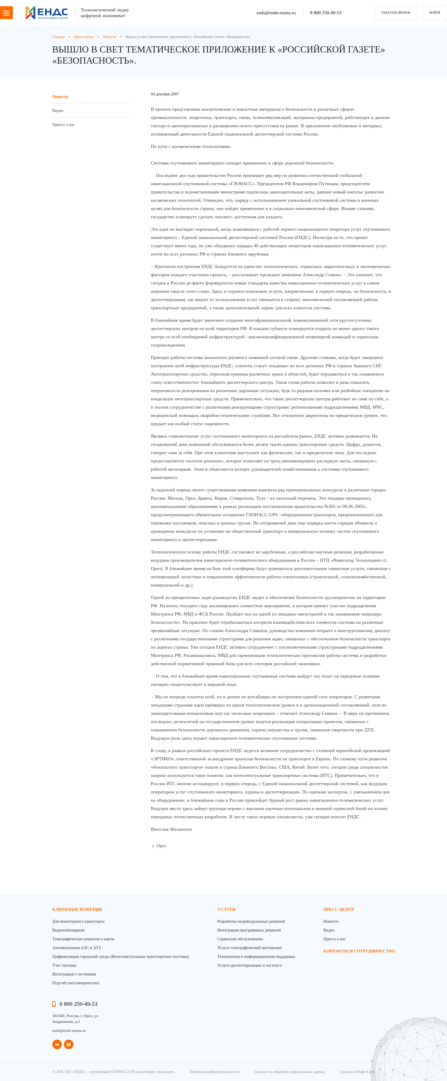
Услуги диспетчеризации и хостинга (249, 965)
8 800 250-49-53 (325, 12)
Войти (434, 12)
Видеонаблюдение (68, 930)
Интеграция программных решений (249, 930)
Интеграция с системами (74, 974)
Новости (60, 96)
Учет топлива (64, 965)
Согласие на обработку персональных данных (289, 1072)
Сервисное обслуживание (240, 939)
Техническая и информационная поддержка (256, 956)
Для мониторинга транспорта (78, 921)
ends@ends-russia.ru (277, 12)
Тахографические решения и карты (83, 939)
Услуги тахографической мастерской (249, 947)
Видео (57, 110)
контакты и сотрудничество (359, 951)
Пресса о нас (63, 124)
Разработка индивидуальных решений (251, 921)
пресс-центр (338, 909)
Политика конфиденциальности (215, 1072)
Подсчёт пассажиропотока (75, 983)
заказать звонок (395, 12)
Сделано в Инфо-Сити (357, 1072)
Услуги (226, 909)
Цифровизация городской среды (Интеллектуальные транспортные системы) (120, 956)
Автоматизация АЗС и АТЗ (76, 947)
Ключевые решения (77, 909)
